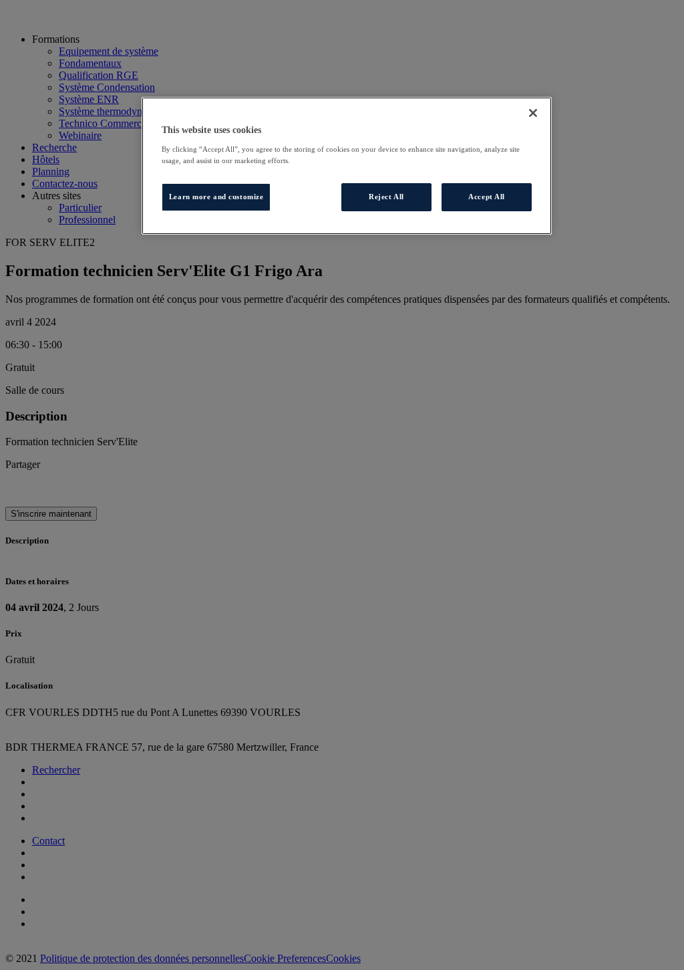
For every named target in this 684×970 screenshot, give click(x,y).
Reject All (386, 197)
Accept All (486, 197)
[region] (347, 166)
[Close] (533, 113)
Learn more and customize (216, 197)
